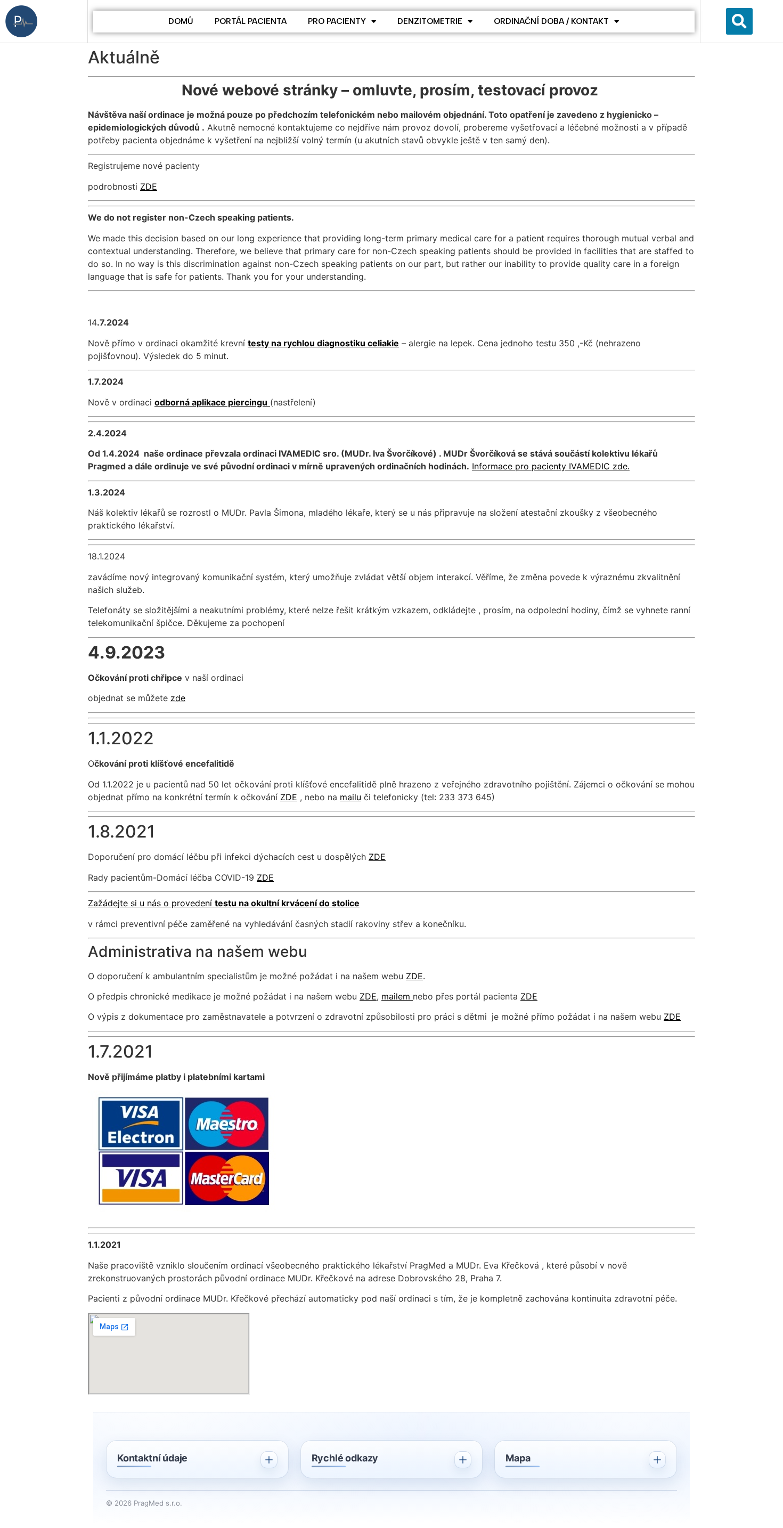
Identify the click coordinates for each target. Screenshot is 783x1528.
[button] (739, 21)
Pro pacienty (337, 21)
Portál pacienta (251, 21)
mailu (350, 797)
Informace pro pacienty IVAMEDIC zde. (551, 466)
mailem (397, 996)
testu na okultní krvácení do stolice (287, 903)
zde (177, 698)
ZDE (148, 186)
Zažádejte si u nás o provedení (151, 903)
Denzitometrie (429, 21)
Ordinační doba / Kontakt (551, 21)
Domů (180, 21)
